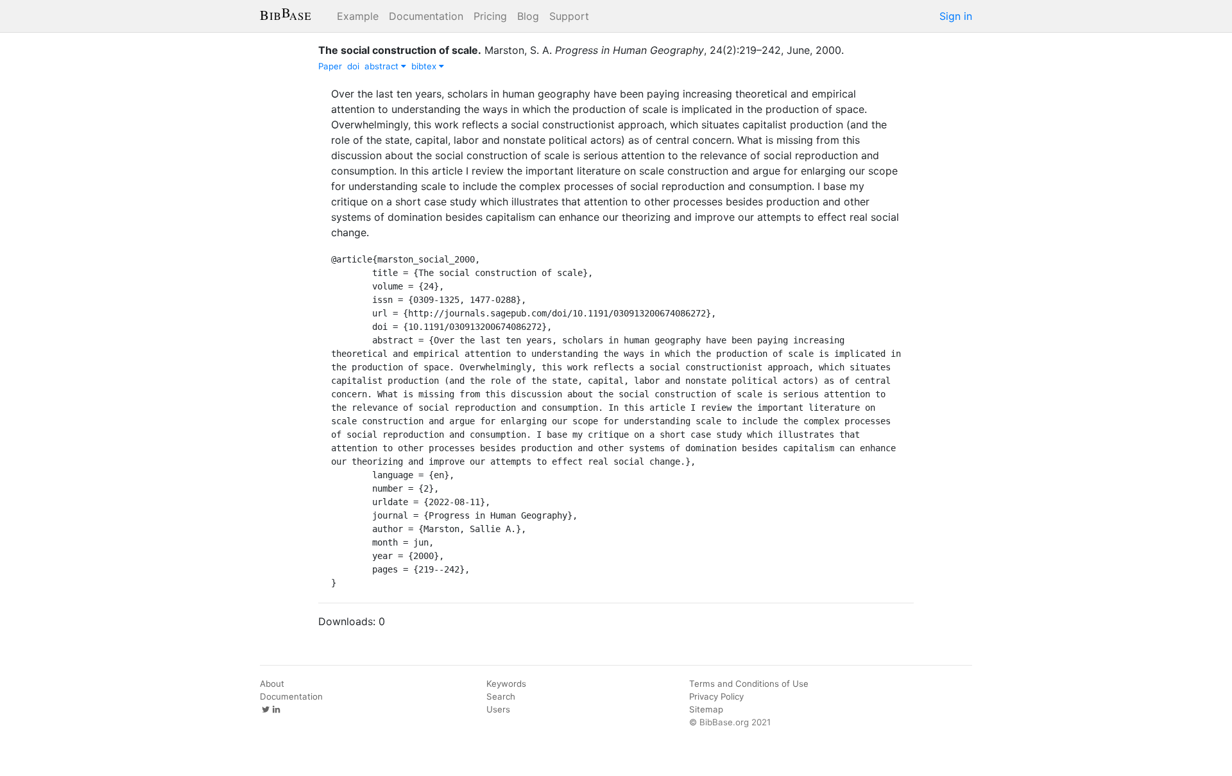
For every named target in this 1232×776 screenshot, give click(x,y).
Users (498, 709)
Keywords (506, 683)
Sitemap (706, 709)
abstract (382, 66)
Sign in (955, 16)
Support (569, 16)
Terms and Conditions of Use (749, 683)
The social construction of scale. (399, 50)
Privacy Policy (716, 696)
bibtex (425, 66)
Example (358, 16)
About (272, 683)
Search (500, 696)
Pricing (490, 16)
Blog (528, 16)
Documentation (426, 16)
